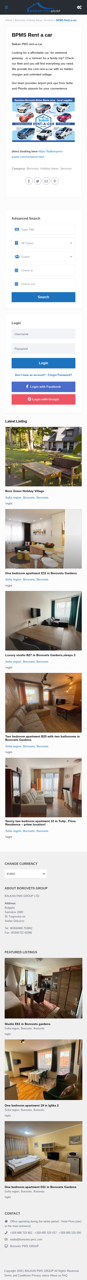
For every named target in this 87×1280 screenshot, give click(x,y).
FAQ (64, 1275)
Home (8, 20)
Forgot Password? (60, 375)
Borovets (20, 20)
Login (43, 363)
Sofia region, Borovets (20, 497)
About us (55, 1275)
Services (48, 20)
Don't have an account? (30, 375)
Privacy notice (40, 1275)
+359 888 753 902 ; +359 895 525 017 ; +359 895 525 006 (45, 1232)
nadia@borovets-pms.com (26, 1239)
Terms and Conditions (17, 1275)
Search (43, 297)
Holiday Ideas (34, 20)
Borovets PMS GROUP (24, 1246)
